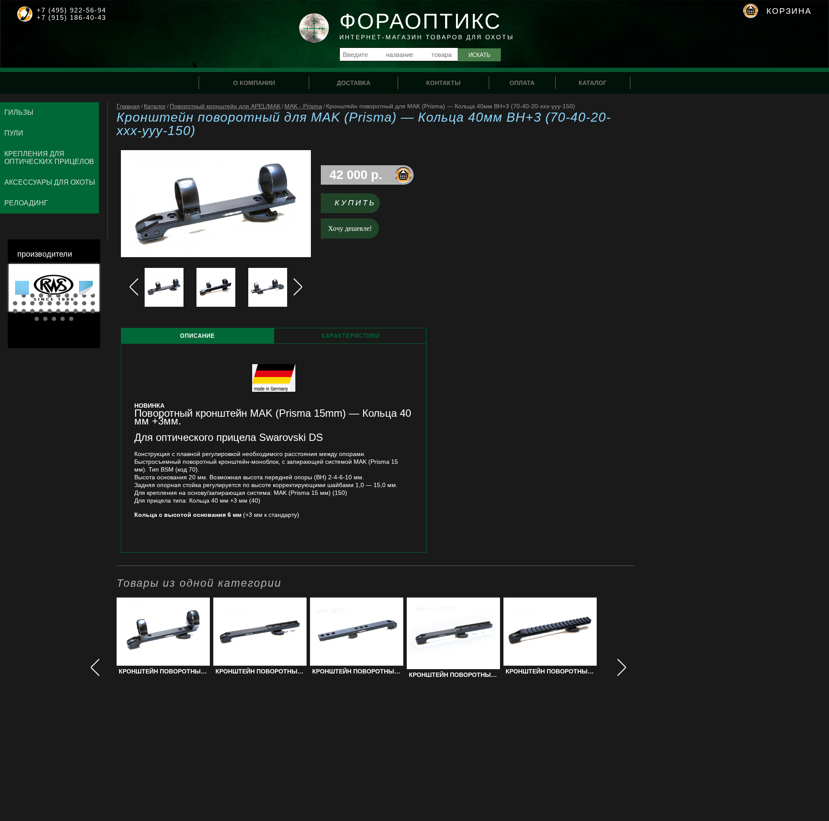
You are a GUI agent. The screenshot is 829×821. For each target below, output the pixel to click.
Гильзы (18, 112)
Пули (13, 133)
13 (32, 303)
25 (49, 311)
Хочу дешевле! (350, 228)
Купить (355, 202)
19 (84, 303)
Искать (479, 55)
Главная (128, 106)
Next (86, 288)
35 (71, 319)
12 (24, 303)
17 (67, 303)
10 (93, 295)
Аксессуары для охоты (49, 182)
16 (58, 303)
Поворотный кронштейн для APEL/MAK (225, 106)
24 (41, 311)
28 (75, 311)
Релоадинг (26, 203)
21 (15, 311)
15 (49, 303)
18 (75, 303)
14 (41, 303)
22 (24, 311)
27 (67, 311)
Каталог (155, 106)
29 (84, 311)
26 (58, 311)
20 (93, 303)
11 (15, 303)
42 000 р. (355, 175)
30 (93, 311)
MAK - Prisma (303, 106)
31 (37, 319)
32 (45, 319)
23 (32, 311)
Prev (22, 288)
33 (54, 319)
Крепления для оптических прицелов (49, 157)
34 (62, 319)
